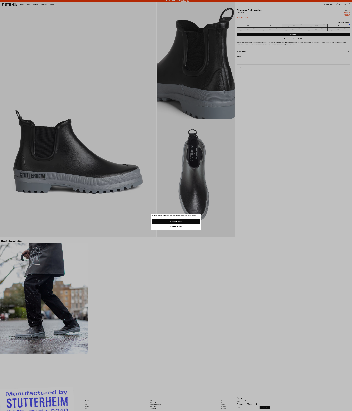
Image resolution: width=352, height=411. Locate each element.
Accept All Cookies (176, 221)
